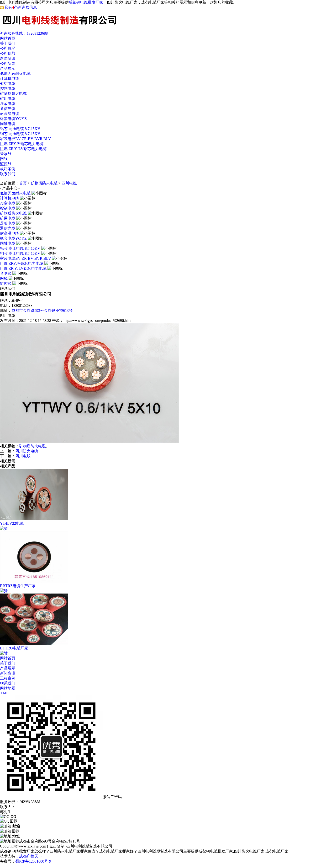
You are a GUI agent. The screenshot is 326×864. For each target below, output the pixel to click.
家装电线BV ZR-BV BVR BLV (25, 139)
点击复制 (56, 846)
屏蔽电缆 (7, 104)
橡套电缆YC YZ (13, 119)
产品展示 (7, 68)
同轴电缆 (7, 124)
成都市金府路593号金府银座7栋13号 (42, 310)
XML (4, 693)
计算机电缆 (9, 78)
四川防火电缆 (26, 451)
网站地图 (7, 688)
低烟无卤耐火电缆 (15, 73)
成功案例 (7, 169)
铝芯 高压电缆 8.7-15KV (20, 129)
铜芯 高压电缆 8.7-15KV (20, 134)
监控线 (5, 164)
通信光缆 (7, 109)
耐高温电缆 (9, 114)
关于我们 (7, 43)
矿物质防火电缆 (13, 94)
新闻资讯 (7, 58)
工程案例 (7, 678)
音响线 (5, 154)
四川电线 (23, 456)
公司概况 (7, 48)
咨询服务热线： (24, 33)
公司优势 (7, 53)
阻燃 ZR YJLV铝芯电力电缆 (23, 149)
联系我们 (7, 174)
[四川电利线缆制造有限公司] (59, 26)
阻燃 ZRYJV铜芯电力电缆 (21, 144)
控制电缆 (7, 88)
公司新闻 (7, 63)
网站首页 (7, 38)
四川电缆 (69, 183)
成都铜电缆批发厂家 (86, 2)
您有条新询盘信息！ (23, 7)
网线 (4, 159)
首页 (23, 183)
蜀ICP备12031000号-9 (33, 861)
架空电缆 (7, 83)
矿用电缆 (7, 99)
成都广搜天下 (30, 856)
